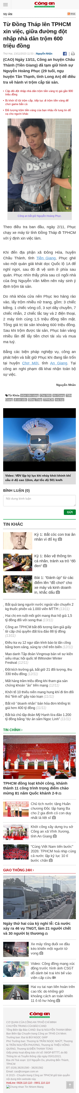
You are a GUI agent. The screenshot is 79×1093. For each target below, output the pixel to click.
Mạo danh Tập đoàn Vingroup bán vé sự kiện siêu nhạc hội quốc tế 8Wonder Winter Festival (39, 658)
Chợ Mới (30, 363)
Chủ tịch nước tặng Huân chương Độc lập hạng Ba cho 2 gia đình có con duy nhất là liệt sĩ (51, 811)
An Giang (58, 363)
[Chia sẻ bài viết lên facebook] (65, 54)
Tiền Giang (46, 258)
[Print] (73, 54)
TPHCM (49, 399)
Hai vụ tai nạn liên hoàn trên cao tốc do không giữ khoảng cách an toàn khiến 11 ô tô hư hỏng (53, 994)
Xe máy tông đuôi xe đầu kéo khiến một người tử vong (50, 948)
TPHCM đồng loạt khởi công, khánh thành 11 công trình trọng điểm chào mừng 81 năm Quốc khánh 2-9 (36, 788)
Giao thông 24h (18, 870)
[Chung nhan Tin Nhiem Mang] (25, 1086)
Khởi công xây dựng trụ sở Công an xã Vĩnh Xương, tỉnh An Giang (52, 831)
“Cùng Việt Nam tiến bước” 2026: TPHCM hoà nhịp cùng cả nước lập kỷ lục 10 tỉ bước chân (53, 853)
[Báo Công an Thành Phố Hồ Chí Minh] (44, 4)
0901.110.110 (42, 1082)
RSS (72, 14)
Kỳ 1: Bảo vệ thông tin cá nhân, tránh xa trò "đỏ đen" (55, 561)
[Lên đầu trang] (70, 1085)
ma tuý (59, 399)
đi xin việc (20, 399)
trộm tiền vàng (29, 395)
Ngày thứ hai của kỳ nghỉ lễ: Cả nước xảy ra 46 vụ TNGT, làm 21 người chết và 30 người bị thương (37, 928)
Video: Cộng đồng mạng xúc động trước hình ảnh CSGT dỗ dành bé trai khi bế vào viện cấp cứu (53, 971)
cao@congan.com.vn (26, 1071)
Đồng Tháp (35, 399)
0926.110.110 (24, 1082)
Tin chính (12, 730)
